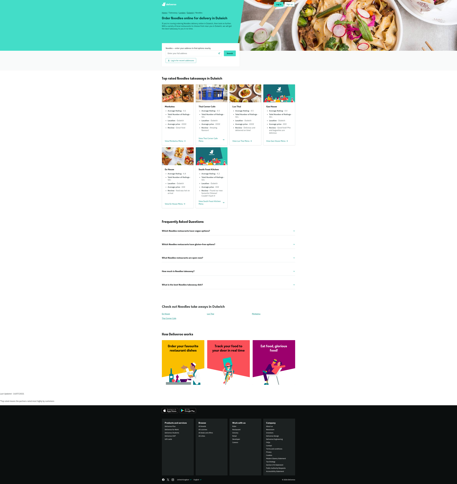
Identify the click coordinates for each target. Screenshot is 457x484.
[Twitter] (168, 479)
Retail (234, 436)
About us (269, 426)
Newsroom (270, 430)
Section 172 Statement (274, 465)
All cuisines (203, 430)
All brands (202, 426)
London (182, 13)
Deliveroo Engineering (274, 439)
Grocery (235, 433)
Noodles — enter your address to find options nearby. (188, 48)
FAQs (268, 442)
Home (164, 13)
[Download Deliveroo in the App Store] (170, 410)
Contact (269, 446)
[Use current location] (219, 53)
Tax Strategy (270, 462)
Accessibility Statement (275, 471)
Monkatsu (256, 314)
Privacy (268, 452)
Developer (236, 439)
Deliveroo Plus (170, 426)
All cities (202, 436)
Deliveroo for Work (172, 430)
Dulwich (190, 13)
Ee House (166, 314)
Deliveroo (169, 4)
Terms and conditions (274, 449)
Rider (234, 426)
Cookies (269, 455)
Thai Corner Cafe (169, 318)
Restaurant (236, 430)
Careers (235, 442)
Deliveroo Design (272, 436)
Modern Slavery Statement (276, 458)
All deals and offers (206, 433)
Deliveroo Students (172, 433)
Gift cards (168, 439)
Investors (269, 433)
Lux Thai (210, 314)
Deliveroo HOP (170, 436)
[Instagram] (172, 479)
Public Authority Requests (276, 468)
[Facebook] (163, 479)
